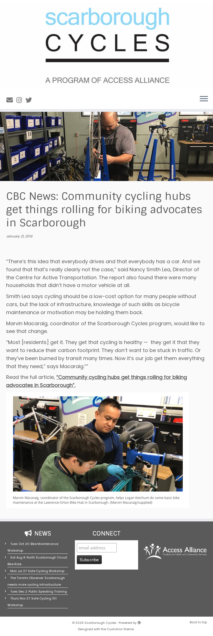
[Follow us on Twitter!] (31, 100)
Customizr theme (120, 629)
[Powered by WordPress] (139, 622)
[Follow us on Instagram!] (21, 100)
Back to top (198, 622)
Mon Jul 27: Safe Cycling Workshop (37, 571)
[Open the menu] (204, 99)
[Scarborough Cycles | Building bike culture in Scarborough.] (106, 45)
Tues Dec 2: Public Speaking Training (38, 591)
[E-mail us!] (11, 100)
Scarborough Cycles (100, 623)
